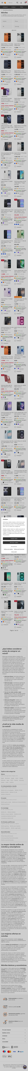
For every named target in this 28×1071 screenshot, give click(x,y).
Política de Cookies (8, 549)
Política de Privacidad (19, 549)
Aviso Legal (14, 551)
